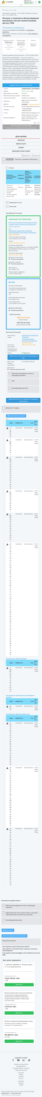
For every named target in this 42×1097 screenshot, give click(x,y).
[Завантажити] (7, 428)
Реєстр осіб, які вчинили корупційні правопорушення (21, 128)
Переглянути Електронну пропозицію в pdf (23, 357)
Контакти (21, 1076)
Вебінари (21, 1083)
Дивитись (19, 984)
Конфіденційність (5, 1093)
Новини (21, 1074)
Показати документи (17, 259)
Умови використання (16, 1093)
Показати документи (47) (17, 369)
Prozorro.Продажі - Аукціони (21, 1068)
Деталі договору (15, 314)
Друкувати (8, 930)
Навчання (21, 1073)
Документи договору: (15, 308)
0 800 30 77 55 (27, 0)
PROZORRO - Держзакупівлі (21, 1064)
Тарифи (21, 1085)
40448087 (25, 104)
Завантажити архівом (17, 416)
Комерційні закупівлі (21, 1070)
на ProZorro (30, 30)
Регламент (21, 1081)
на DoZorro (5, 32)
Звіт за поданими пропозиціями (14, 936)
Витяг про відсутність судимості (20, 125)
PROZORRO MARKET (21, 1066)
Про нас (21, 1078)
